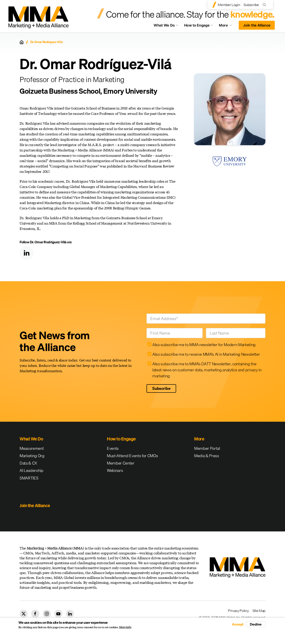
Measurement (32, 448)
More (227, 26)
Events (113, 448)
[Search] (265, 4)
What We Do (164, 25)
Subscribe (251, 5)
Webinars (115, 470)
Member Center (120, 463)
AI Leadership (31, 470)
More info (125, 627)
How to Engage (197, 25)
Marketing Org (32, 455)
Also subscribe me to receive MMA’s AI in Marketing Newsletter (206, 354)
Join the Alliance (256, 25)
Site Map (258, 610)
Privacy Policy (238, 610)
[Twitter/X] (24, 614)
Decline (256, 624)
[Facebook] (35, 614)
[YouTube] (58, 614)
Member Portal (207, 448)
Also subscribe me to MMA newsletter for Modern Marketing (204, 344)
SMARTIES (29, 478)
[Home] (22, 42)
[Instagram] (47, 614)
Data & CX (28, 463)
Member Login (229, 5)
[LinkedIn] (26, 253)
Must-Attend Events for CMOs (132, 455)
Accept (238, 624)
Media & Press (206, 455)
